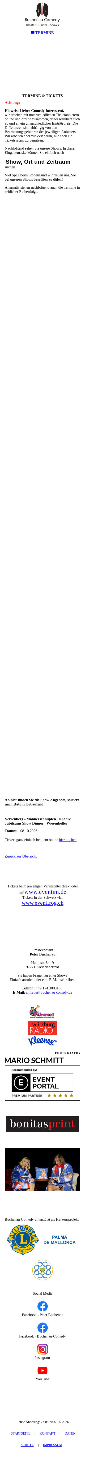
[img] (42, 14)
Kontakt (47, 1433)
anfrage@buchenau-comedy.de (49, 992)
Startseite (20, 1433)
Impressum (52, 1445)
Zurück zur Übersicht (21, 856)
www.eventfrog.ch (43, 903)
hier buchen (67, 840)
